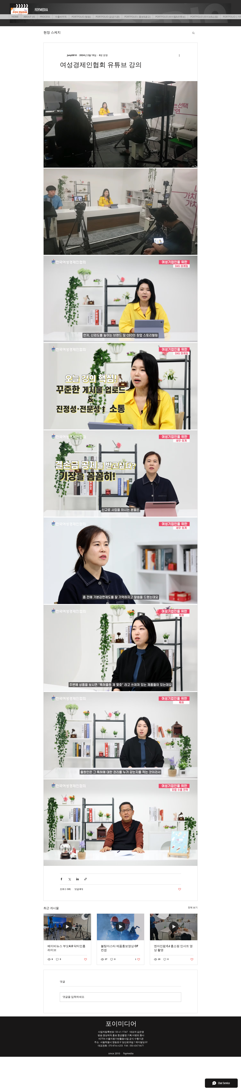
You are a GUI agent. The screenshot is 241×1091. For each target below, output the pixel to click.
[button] (193, 32)
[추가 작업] (179, 55)
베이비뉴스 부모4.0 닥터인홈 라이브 (66, 948)
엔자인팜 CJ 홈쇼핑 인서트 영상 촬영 (173, 948)
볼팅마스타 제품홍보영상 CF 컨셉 (119, 948)
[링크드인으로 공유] (77, 879)
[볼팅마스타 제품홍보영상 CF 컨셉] (120, 927)
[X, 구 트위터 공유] (69, 879)
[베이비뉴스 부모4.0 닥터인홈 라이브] (67, 927)
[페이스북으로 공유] (61, 879)
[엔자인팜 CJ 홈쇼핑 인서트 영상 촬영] (173, 927)
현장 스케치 (52, 33)
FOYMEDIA (41, 10)
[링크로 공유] (85, 879)
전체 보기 (193, 907)
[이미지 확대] (120, 124)
